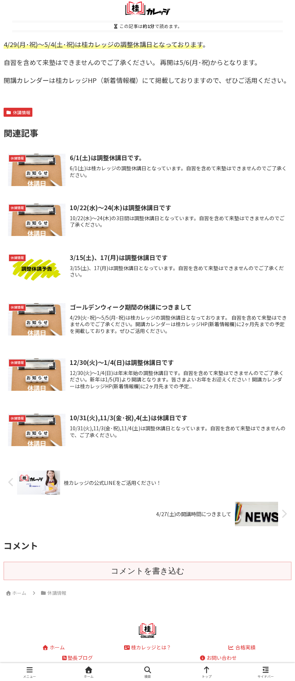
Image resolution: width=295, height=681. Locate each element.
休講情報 (21, 112)
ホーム (57, 647)
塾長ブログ (80, 657)
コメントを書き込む (148, 570)
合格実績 (244, 647)
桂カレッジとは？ (150, 647)
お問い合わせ (221, 657)
